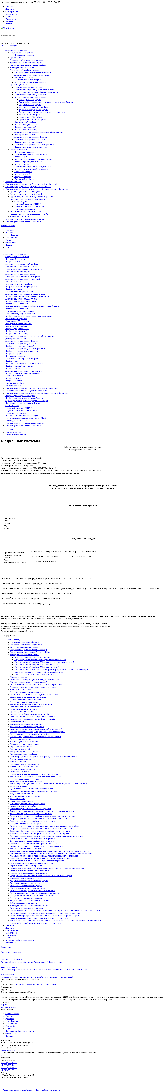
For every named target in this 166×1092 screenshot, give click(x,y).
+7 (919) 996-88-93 (9, 1067)
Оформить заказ (8, 1007)
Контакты (9, 6)
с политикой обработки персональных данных (36, 984)
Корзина (4, 1004)
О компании (10, 19)
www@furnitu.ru (8, 1050)
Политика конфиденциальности (19, 1031)
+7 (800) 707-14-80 (9, 1065)
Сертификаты (11, 11)
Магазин (9, 21)
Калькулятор (11, 14)
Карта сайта (10, 1026)
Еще (7, 247)
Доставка (9, 9)
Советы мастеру (12, 1013)
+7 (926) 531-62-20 (9, 1062)
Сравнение (6, 947)
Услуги (8, 16)
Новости (9, 24)
